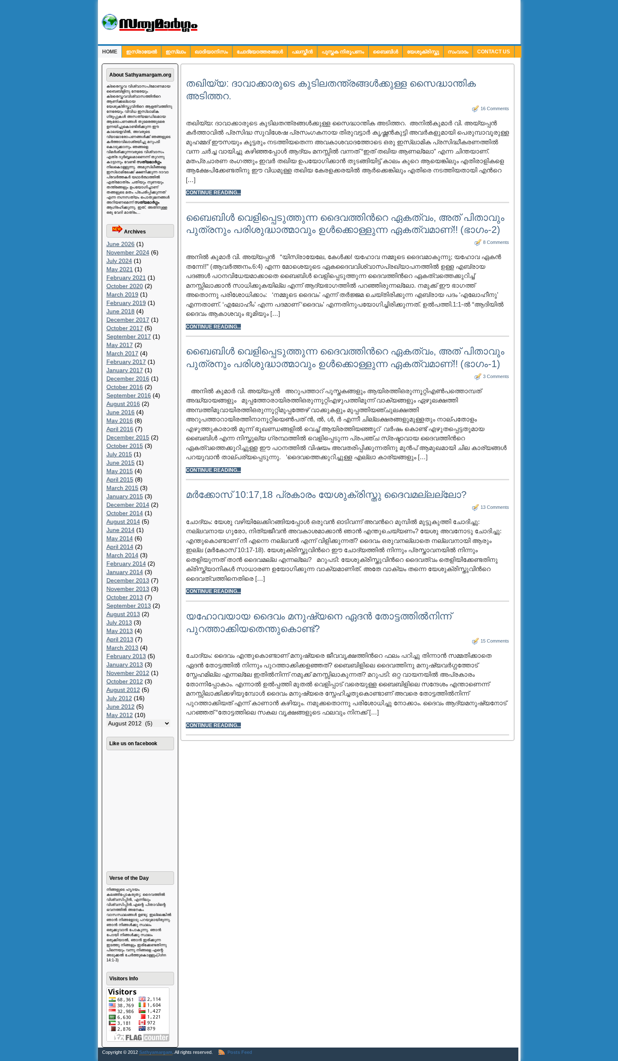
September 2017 (128, 336)
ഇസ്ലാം (176, 52)
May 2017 (119, 344)
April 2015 (119, 479)
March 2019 (122, 294)
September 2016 (128, 395)
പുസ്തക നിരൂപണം (343, 52)
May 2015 (119, 471)
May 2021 (119, 269)
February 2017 (126, 361)
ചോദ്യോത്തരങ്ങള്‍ (260, 52)
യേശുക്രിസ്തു (423, 52)
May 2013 (119, 630)
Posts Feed (239, 1052)
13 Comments (495, 507)
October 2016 (124, 387)
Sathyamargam (155, 1052)
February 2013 (126, 656)
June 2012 (120, 706)
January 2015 (124, 496)
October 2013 (124, 597)
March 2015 (122, 487)
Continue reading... (213, 193)
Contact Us (493, 52)
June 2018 (120, 311)
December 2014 (127, 504)
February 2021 (126, 277)
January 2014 (124, 572)
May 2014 (119, 538)
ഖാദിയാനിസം (211, 52)
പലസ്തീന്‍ (302, 52)
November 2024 (127, 252)
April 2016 (119, 429)
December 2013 (127, 580)
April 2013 (119, 639)
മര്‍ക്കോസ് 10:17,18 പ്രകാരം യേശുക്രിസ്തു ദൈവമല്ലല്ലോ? (326, 494)
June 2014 (120, 530)
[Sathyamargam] (148, 30)
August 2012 (123, 689)
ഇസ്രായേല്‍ (141, 52)
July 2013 (119, 622)
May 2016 (119, 420)
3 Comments (496, 376)
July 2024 (119, 260)
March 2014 (122, 555)
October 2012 (124, 681)
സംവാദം (458, 52)
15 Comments (495, 640)
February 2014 (126, 563)
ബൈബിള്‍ (385, 52)
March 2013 (122, 647)
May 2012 (119, 715)
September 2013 (128, 605)
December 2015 (127, 437)
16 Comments (495, 108)
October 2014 (124, 513)
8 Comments (496, 242)
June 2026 (120, 244)
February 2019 (126, 302)
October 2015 (124, 445)
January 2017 (124, 370)
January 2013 (124, 664)
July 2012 (119, 698)
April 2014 (119, 546)
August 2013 (123, 614)
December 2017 (127, 319)
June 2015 (120, 462)
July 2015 (119, 454)
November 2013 (127, 588)
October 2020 (124, 286)
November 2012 (127, 672)
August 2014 (123, 521)
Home (109, 52)
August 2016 (123, 403)
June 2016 (120, 412)
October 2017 (124, 328)
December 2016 (127, 378)
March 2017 (122, 353)
